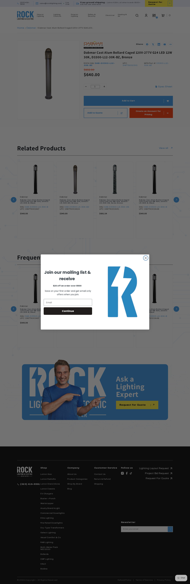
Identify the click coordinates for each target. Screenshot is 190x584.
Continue (68, 311)
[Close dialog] (145, 258)
